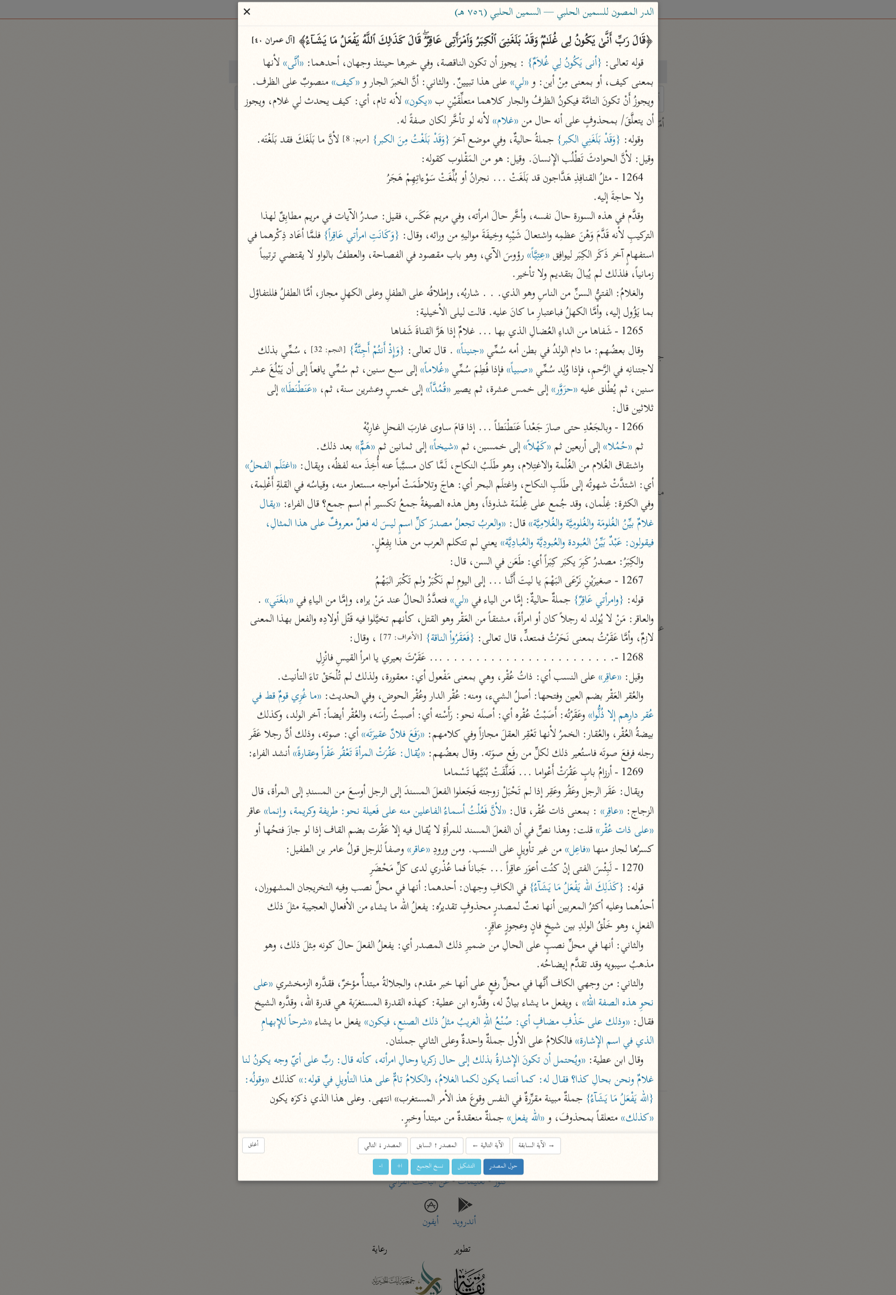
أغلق (253, 1145)
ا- (381, 1167)
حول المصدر (504, 1167)
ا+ (399, 1167)
